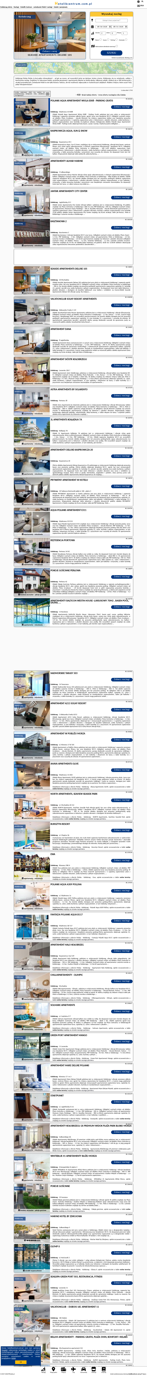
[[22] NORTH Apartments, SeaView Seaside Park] (32, 806)
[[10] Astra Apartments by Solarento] (32, 401)
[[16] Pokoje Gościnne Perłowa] (32, 582)
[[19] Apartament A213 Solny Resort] (32, 715)
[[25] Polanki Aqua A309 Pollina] (32, 896)
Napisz (144, 1374)
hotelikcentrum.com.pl (73, 4)
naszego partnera (83, 789)
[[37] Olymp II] (32, 1258)
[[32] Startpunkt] (32, 1107)
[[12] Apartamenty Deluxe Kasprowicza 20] (32, 461)
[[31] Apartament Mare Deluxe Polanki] (32, 1077)
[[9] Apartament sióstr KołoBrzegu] (32, 371)
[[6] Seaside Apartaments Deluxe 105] (32, 280)
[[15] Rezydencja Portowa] (32, 552)
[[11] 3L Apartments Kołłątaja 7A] (32, 431)
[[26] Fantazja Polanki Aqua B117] (32, 926)
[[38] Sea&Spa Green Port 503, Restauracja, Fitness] (32, 1288)
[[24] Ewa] (32, 866)
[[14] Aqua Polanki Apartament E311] (32, 522)
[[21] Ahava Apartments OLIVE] (32, 775)
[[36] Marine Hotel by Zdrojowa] (32, 1228)
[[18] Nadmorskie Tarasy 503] (32, 685)
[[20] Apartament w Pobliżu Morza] (32, 745)
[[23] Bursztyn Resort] (32, 836)
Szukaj (111, 53)
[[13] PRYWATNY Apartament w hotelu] (32, 492)
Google (4, 1350)
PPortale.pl (11, 1374)
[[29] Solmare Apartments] (32, 1017)
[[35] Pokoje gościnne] (32, 1198)
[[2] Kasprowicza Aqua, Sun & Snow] (32, 142)
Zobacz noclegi (122, 107)
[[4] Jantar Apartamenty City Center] (32, 203)
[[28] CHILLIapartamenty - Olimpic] (32, 987)
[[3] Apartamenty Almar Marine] (32, 173)
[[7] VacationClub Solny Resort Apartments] (32, 311)
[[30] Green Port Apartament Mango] (32, 1047)
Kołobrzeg (19, 103)
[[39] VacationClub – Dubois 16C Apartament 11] (32, 1318)
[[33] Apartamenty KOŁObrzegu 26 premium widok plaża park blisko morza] (32, 1137)
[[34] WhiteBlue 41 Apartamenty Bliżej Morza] (32, 1168)
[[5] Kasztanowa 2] (32, 233)
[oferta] (23, 125)
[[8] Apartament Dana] (32, 341)
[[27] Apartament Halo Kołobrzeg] (32, 956)
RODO (13, 1358)
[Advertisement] (73, 649)
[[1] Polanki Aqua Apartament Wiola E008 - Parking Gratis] (32, 112)
